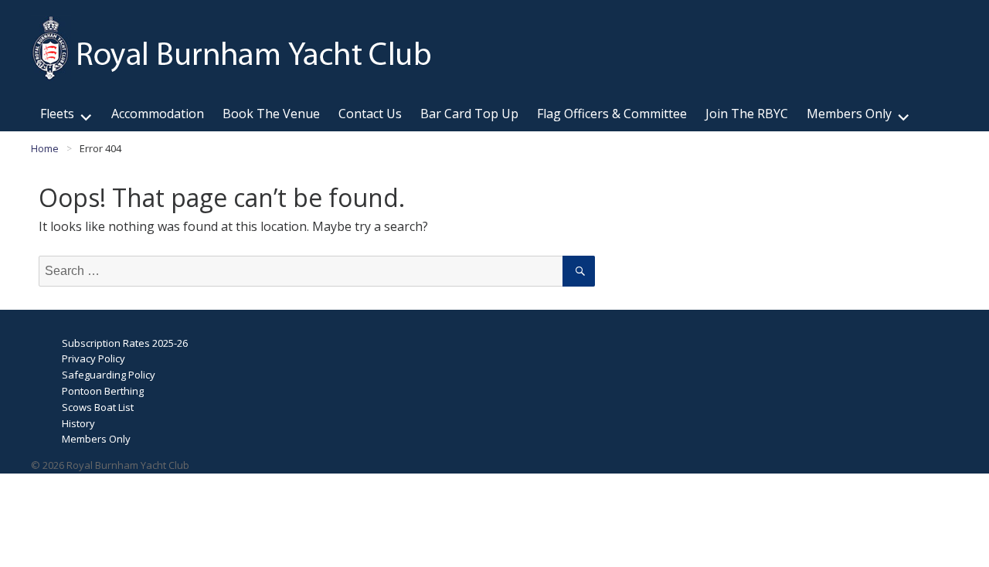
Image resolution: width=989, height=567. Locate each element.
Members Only (849, 113)
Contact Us (370, 113)
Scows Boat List (98, 407)
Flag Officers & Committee (612, 113)
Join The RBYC (746, 113)
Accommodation (157, 113)
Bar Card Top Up (469, 113)
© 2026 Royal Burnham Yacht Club (110, 465)
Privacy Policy (93, 358)
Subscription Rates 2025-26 (125, 343)
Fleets (57, 113)
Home (45, 148)
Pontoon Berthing (103, 391)
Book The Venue (271, 113)
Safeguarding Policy (108, 375)
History (78, 423)
